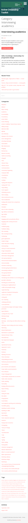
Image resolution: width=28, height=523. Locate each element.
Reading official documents (8, 386)
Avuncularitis (4, 143)
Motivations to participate (8, 332)
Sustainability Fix (9, 496)
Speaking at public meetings (8, 408)
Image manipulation (6, 251)
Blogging (4, 148)
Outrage (11, 491)
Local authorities (5, 304)
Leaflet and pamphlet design (8, 287)
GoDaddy (19, 520)
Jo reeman (7, 487)
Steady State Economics (7, 422)
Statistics (4, 420)
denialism (7, 483)
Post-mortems (5, 364)
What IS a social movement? (8, 452)
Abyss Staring (5, 109)
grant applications (6, 238)
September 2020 (5, 508)
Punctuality (4, 383)
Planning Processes (6, 354)
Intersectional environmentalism (9, 260)
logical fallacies (5, 311)
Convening (4, 177)
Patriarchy (4, 349)
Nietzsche (22, 489)
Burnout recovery (6, 153)
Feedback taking (5, 229)
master (4, 38)
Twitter (3, 437)
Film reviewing (5, 231)
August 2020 (4, 510)
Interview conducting (6, 265)
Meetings (4, 318)
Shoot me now (17, 495)
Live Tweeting (5, 299)
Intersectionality (5, 263)
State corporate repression (8, 418)
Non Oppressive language (8, 340)
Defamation (4, 204)
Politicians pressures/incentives (9, 362)
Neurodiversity (5, 337)
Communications (5, 168)
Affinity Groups (5, 126)
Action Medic (5, 119)
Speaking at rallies (6, 410)
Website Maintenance (7, 449)
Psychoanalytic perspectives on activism (11, 376)
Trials (3, 435)
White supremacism (6, 454)
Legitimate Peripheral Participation (10, 292)
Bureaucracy (4, 151)
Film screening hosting (7, 233)
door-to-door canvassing (7, 209)
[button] (25, 2)
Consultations (5, 175)
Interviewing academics (13, 31)
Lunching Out (18, 487)
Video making (5, 442)
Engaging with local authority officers (10, 219)
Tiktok (3, 430)
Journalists (11, 487)
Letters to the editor (6, 294)
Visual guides (5, 444)
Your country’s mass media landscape (10, 468)
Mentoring (4, 327)
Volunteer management (7, 447)
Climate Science (5, 165)
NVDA (3, 342)
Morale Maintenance (6, 330)
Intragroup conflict (6, 275)
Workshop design (6, 459)
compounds (10, 482)
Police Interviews (5, 357)
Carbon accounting (6, 155)
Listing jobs (4, 297)
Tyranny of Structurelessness (17, 496)
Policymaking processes (7, 359)
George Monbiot (17, 485)
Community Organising (7, 170)
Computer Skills (5, 172)
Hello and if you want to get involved (10, 89)
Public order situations (7, 379)
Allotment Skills (5, 129)
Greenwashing (5, 246)
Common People (5, 482)
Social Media (4, 401)
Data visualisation (6, 199)
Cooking (3, 180)
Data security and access (7, 197)
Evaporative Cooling (10, 485)
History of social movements (8, 248)
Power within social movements (9, 369)
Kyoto (14, 487)
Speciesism (4, 413)
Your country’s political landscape (9, 471)
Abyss (6, 480)
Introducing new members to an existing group (13, 277)
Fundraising (4, 236)
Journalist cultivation (6, 280)
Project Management (7, 374)
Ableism (3, 107)
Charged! (4, 158)
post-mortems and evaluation (9, 366)
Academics (4, 112)
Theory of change (6, 427)
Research (4, 391)
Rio (8, 495)
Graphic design (5, 241)
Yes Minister (6, 498)
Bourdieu (24, 480)
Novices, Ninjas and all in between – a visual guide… (14, 83)
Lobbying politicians (6, 302)
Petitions (4, 352)
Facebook (4, 224)
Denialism (4, 207)
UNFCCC (24, 496)
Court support (5, 190)
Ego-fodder (4, 214)
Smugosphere (5, 398)
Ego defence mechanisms (8, 212)
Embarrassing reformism (17, 483)
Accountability (5, 114)
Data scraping (5, 194)
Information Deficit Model (8, 253)
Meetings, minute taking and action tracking (12, 325)
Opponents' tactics (6, 347)
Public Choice (18, 493)
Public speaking (5, 381)
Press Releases (5, 371)
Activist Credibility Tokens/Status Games (11, 124)
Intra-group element (6, 272)
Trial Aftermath (5, 432)
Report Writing (5, 388)
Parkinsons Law (16, 491)
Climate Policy (5, 163)
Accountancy (5, 116)
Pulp (6, 495)
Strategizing (4, 425)
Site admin (4, 396)
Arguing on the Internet (7, 136)
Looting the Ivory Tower (7, 313)
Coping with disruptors (7, 182)
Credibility (18, 482)
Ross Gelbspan (11, 495)
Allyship (3, 131)
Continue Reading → (7, 48)
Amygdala (14, 480)
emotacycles (4, 485)
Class (3, 160)
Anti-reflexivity (5, 133)
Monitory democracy (8, 489)
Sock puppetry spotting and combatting (11, 403)
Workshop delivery (6, 457)
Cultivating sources (6, 192)
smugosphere (22, 495)
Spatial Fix (3, 496)
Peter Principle (7, 493)
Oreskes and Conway (5, 491)
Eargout (11, 483)
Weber (3, 498)
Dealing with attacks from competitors (11, 202)
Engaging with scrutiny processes (9, 221)
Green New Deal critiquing (8, 243)
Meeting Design (5, 316)
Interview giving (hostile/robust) (9, 268)
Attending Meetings (6, 141)
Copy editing (5, 187)
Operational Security (6, 344)
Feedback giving (5, 226)
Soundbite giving (5, 405)
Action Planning (5, 121)
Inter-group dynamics (7, 258)
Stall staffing (4, 415)
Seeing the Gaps (5, 393)
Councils (14, 482)
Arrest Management (6, 138)
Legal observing (5, 289)
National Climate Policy (7, 335)
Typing (3, 439)
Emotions (4, 216)
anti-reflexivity (19, 480)
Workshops (4, 461)
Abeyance (4, 104)
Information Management (8, 255)
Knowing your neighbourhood (9, 285)
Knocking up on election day (8, 282)
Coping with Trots (6, 185)
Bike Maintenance (6, 146)
